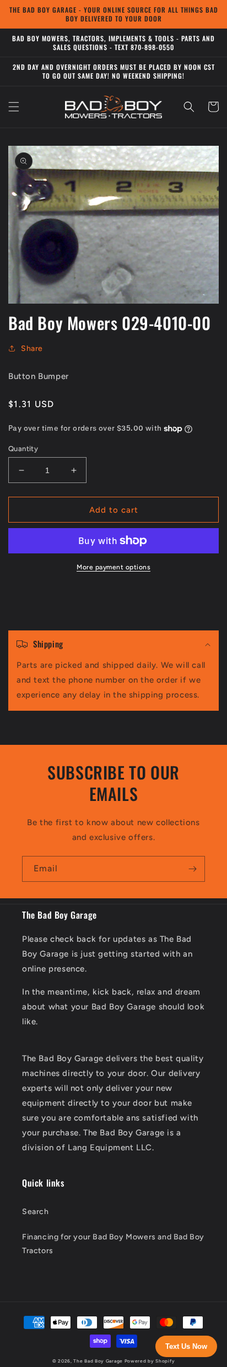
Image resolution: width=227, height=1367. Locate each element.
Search (35, 1211)
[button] (14, 107)
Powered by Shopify (150, 1361)
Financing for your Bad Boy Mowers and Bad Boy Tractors (113, 1243)
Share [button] (32, 348)
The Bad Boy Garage (98, 1361)
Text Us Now (186, 1346)
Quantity (23, 448)
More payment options (113, 567)
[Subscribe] (192, 869)
